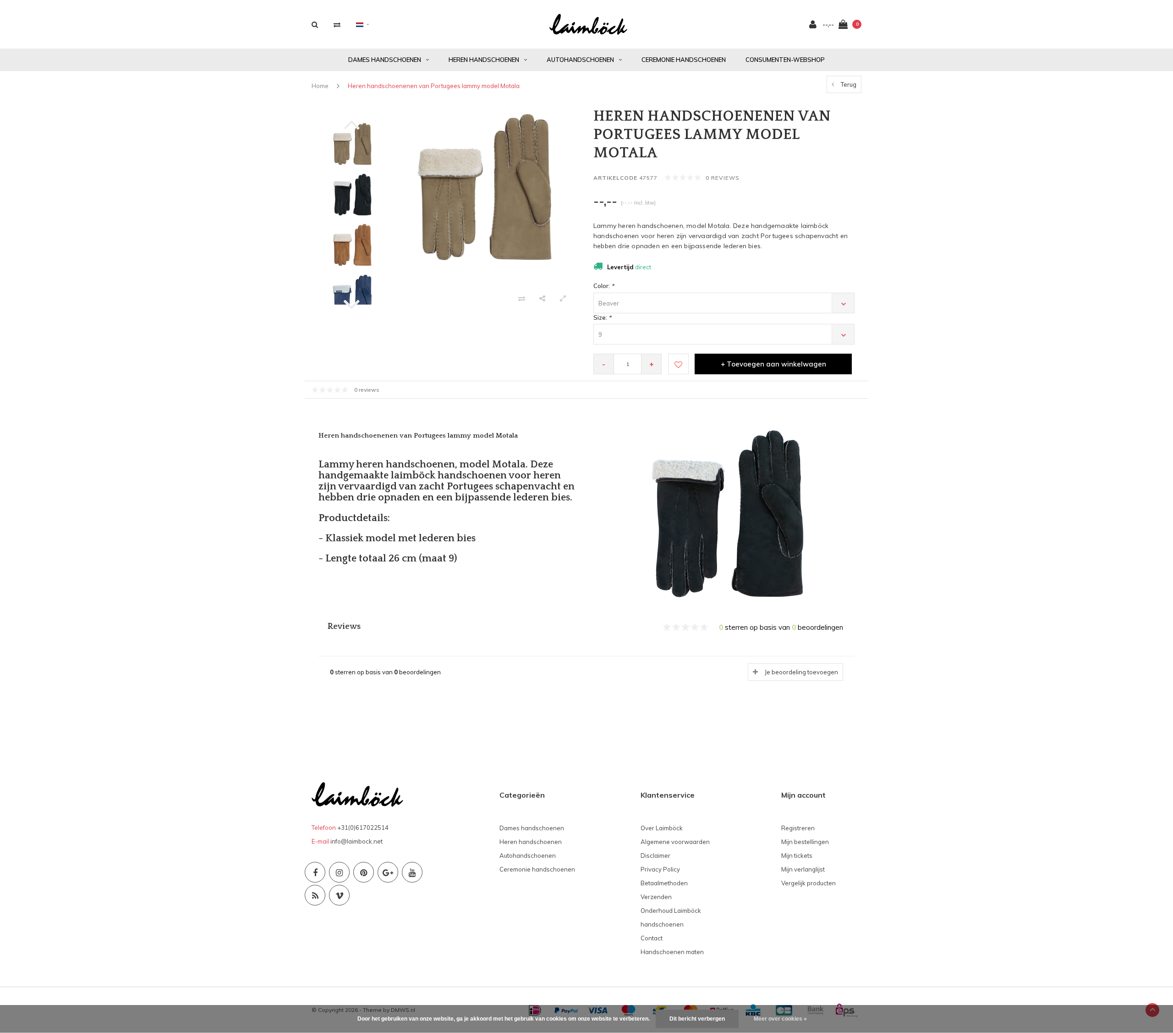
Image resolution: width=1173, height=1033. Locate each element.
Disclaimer (655, 855)
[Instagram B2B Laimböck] (339, 872)
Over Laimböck (662, 828)
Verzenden (656, 896)
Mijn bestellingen (805, 841)
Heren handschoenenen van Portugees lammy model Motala (434, 85)
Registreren (798, 828)
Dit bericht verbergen (697, 1019)
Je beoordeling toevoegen (801, 672)
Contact (652, 938)
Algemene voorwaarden (675, 841)
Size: (602, 317)
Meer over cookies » (780, 1019)
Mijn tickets (796, 855)
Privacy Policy (660, 869)
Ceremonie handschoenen (683, 59)
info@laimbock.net (356, 841)
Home (320, 85)
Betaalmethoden (664, 883)
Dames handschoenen (384, 59)
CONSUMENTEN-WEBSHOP (785, 59)
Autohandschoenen (580, 59)
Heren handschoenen (484, 59)
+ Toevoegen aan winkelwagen (773, 364)
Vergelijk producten (808, 883)
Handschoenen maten (672, 951)
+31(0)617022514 (363, 827)
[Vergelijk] (337, 24)
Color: (603, 285)
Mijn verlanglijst (803, 869)
